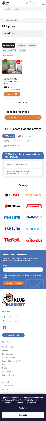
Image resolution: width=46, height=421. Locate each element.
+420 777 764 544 (13, 321)
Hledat (41, 9)
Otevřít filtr (10, 33)
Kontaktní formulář (13, 335)
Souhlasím (23, 415)
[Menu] (43, 3)
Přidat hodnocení (12, 117)
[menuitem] (8, 347)
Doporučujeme (8, 45)
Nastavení (23, 408)
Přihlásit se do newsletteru (14, 283)
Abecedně (22, 50)
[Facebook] (4, 327)
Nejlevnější (21, 45)
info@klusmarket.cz (14, 317)
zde (37, 403)
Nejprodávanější (9, 50)
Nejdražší (32, 45)
